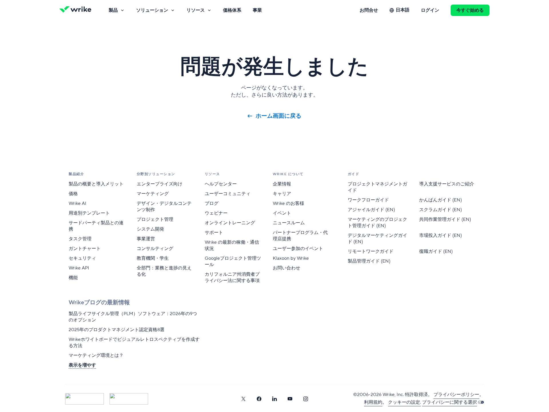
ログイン (430, 10)
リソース (195, 10)
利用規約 (373, 402)
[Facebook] (259, 399)
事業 (257, 10)
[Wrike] (77, 10)
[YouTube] (290, 399)
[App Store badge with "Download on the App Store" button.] (84, 399)
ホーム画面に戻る (278, 116)
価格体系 (232, 10)
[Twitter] (243, 399)
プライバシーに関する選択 (449, 402)
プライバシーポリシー (456, 394)
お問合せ (369, 10)
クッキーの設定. (404, 402)
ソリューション (152, 10)
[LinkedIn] (274, 399)
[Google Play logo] (129, 399)
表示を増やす (82, 365)
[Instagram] (305, 399)
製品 (113, 10)
